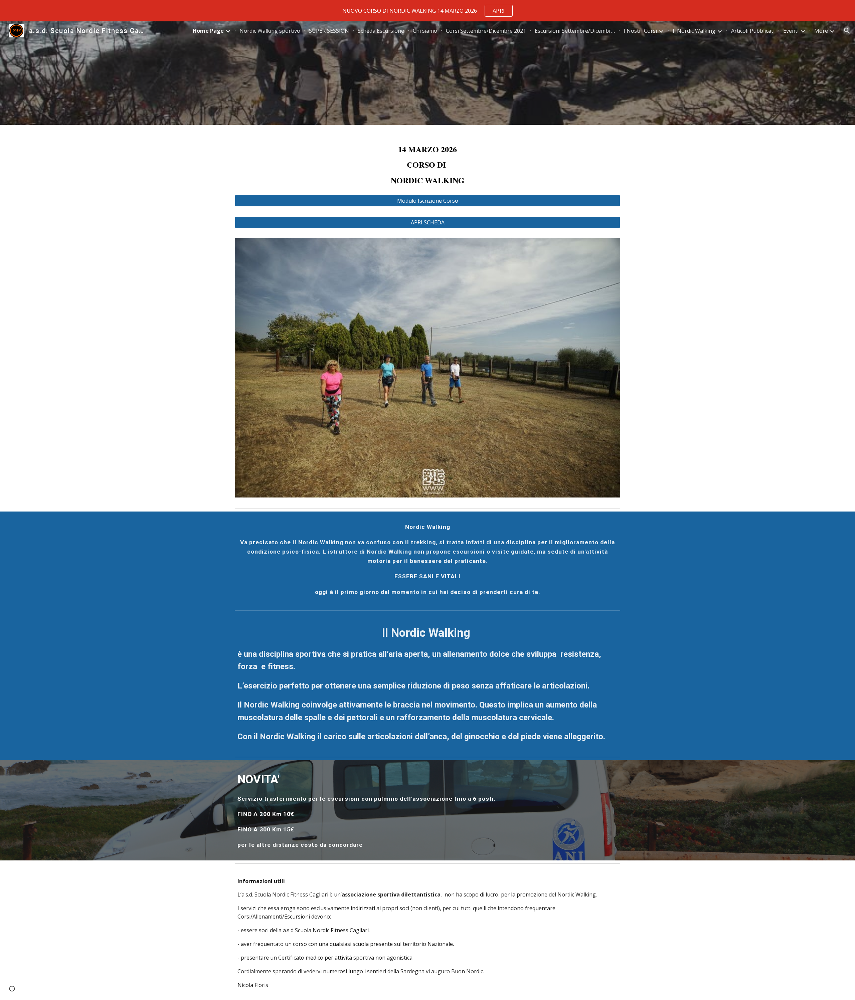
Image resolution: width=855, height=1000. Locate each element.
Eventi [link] (791, 30)
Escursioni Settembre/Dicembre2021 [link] (575, 30)
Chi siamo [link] (425, 30)
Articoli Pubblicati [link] (753, 30)
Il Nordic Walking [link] (694, 30)
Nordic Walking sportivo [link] (269, 30)
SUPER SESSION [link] (329, 30)
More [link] (821, 30)
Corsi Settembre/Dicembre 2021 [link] (486, 30)
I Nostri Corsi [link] (640, 30)
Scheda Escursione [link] (381, 30)
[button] (847, 31)
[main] (427, 167)
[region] (427, 10)
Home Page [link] (208, 30)
